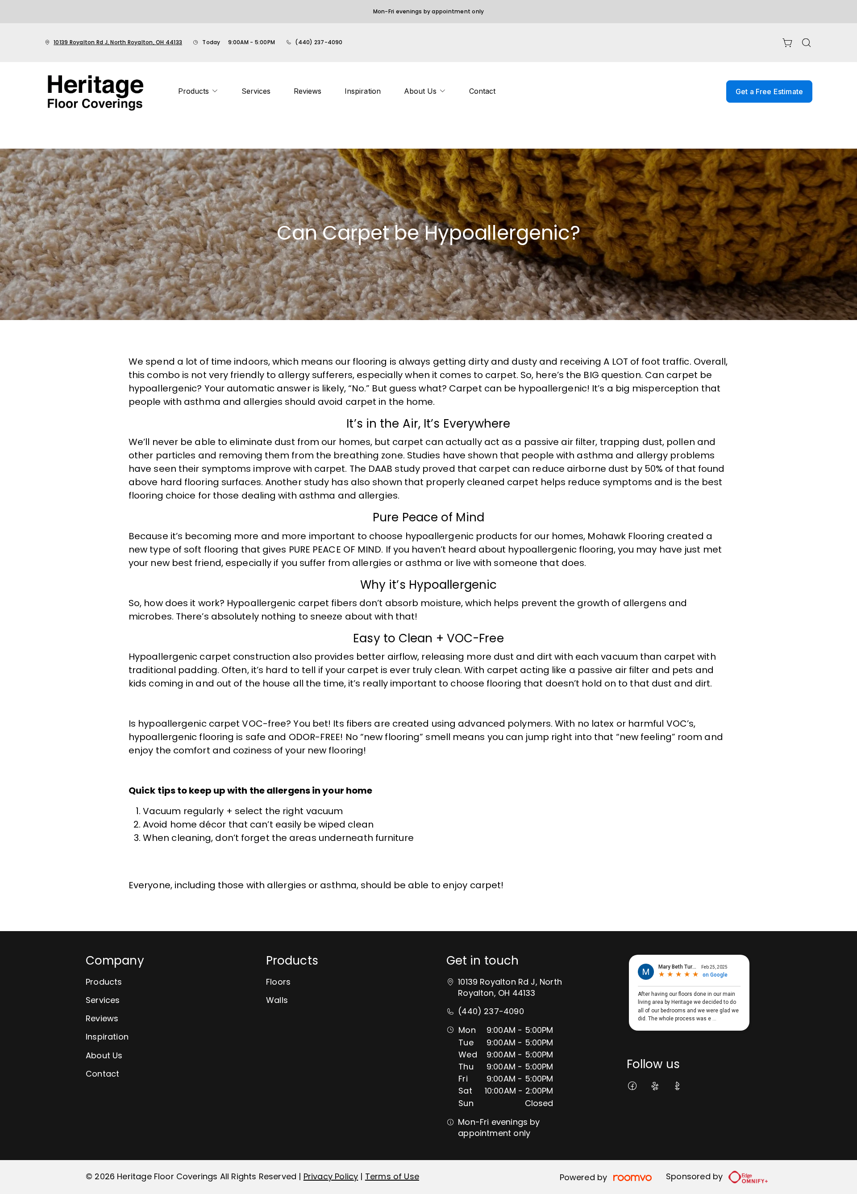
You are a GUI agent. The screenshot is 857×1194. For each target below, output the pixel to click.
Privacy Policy (331, 1176)
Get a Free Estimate (769, 91)
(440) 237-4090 (318, 42)
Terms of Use (392, 1176)
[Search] (806, 43)
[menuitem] (198, 91)
